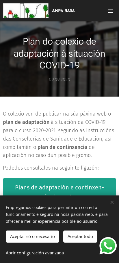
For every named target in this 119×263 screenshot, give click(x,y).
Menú (110, 10)
